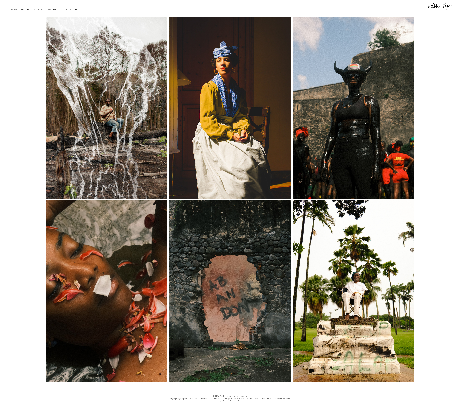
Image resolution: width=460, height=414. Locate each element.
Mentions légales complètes (230, 401)
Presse (64, 9)
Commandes (53, 9)
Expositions (38, 9)
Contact (74, 9)
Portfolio (25, 9)
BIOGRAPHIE (12, 9)
